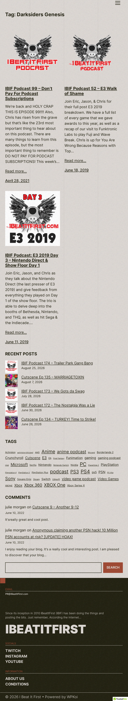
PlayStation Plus (40, 472)
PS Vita (110, 473)
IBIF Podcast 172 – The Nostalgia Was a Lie (58, 405)
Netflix (33, 465)
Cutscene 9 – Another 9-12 (55, 507)
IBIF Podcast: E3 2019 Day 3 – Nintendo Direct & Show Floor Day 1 (31, 260)
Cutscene (32, 458)
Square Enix (24, 479)
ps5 (94, 472)
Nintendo (45, 465)
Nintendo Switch (61, 465)
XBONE (8, 485)
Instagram (16, 656)
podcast (59, 471)
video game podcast (79, 479)
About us (14, 678)
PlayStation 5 (24, 472)
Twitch (12, 650)
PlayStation (110, 465)
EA (49, 458)
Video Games (108, 479)
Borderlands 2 (105, 452)
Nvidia (74, 465)
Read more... (16, 171)
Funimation (74, 458)
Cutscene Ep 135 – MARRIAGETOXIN (52, 377)
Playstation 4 (10, 472)
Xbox (18, 485)
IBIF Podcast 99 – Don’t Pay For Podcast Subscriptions (28, 93)
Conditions (17, 684)
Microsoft (19, 464)
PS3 (74, 471)
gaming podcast (109, 458)
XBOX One (54, 484)
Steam (36, 479)
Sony (10, 478)
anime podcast (71, 451)
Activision (10, 452)
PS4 (85, 471)
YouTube (14, 661)
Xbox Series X (76, 485)
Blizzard (91, 453)
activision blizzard (25, 452)
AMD (37, 452)
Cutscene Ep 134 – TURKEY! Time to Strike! (58, 419)
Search (113, 567)
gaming (90, 458)
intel (7, 465)
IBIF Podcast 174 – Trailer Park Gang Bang (57, 363)
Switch (46, 479)
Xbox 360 (33, 485)
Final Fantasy (58, 458)
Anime (48, 451)
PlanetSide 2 (93, 465)
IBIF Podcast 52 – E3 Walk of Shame (90, 91)
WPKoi (72, 697)
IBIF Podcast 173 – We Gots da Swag (52, 391)
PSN (101, 472)
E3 (44, 458)
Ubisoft (56, 479)
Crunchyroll (14, 458)
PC (83, 464)
